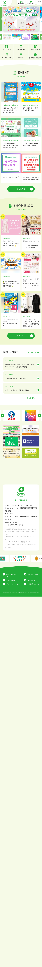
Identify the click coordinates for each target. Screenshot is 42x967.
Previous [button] (3, 19)
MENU (39, 1)
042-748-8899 (13, 522)
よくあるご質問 (33, 574)
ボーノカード (31, 3)
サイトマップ (32, 580)
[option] (21, 19)
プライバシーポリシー (12, 585)
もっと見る (21, 189)
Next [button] (39, 19)
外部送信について (33, 584)
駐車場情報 (21, 3)
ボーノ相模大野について (12, 575)
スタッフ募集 (10, 580)
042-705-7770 (21, 537)
